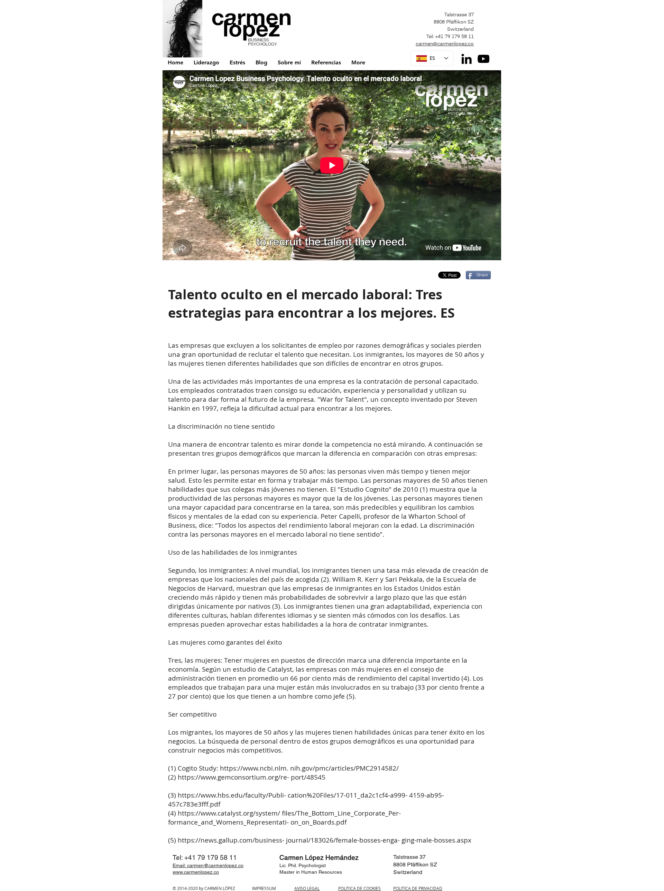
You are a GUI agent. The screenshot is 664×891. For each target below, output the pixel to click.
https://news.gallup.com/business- (231, 840)
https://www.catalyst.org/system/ (229, 813)
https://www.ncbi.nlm (253, 768)
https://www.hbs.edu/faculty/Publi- (232, 795)
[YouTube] (483, 59)
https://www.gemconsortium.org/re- (233, 777)
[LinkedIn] (466, 59)
